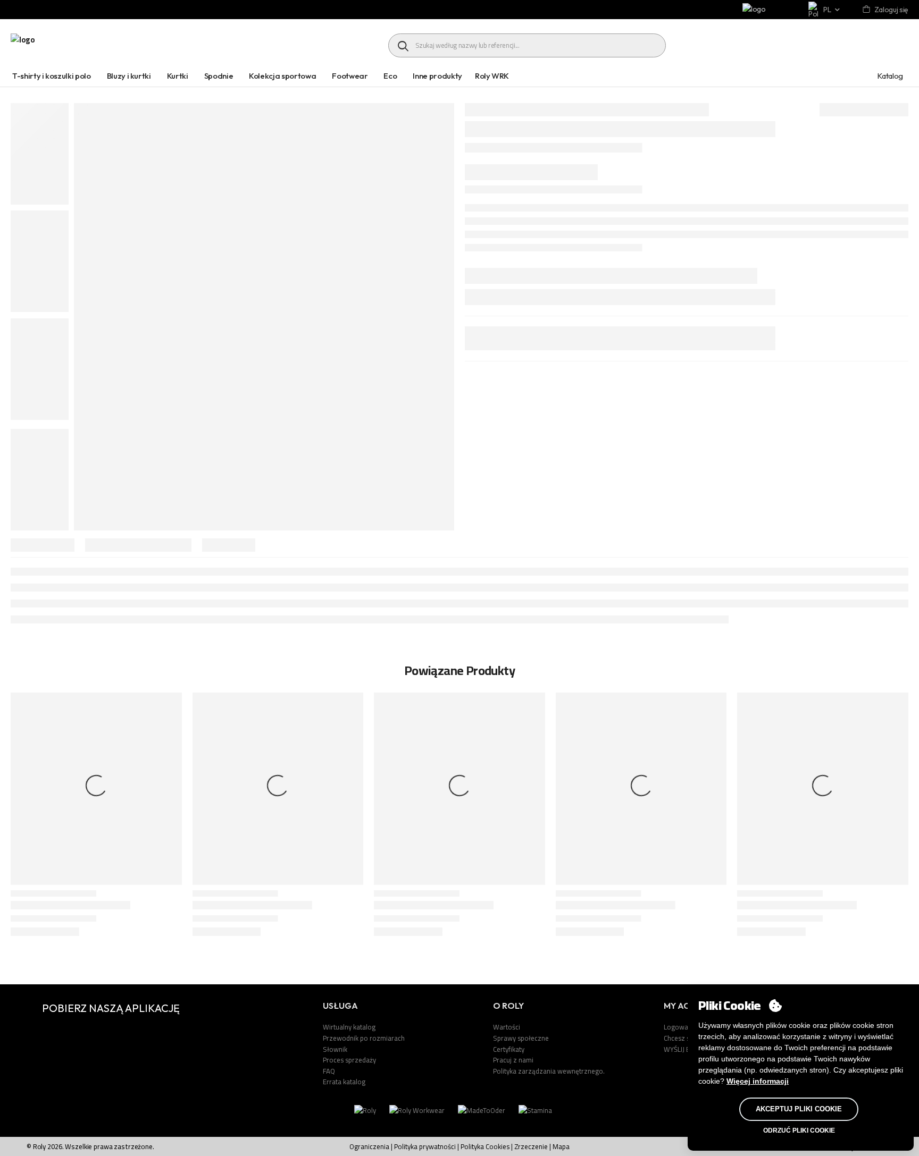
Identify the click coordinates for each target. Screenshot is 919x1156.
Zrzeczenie (531, 1146)
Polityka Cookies (486, 1146)
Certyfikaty (508, 1049)
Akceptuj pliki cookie (799, 1109)
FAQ (329, 1071)
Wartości (506, 1026)
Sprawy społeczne (521, 1038)
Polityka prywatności (425, 1146)
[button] (900, 825)
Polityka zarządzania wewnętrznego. (549, 1071)
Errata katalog (344, 1081)
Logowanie (680, 1026)
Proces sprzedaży (349, 1059)
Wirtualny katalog (349, 1026)
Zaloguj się (891, 9)
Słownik (335, 1049)
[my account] (867, 9)
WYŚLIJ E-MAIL (686, 1049)
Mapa (561, 1146)
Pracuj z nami (513, 1059)
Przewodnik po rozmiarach (364, 1038)
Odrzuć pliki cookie (799, 1130)
